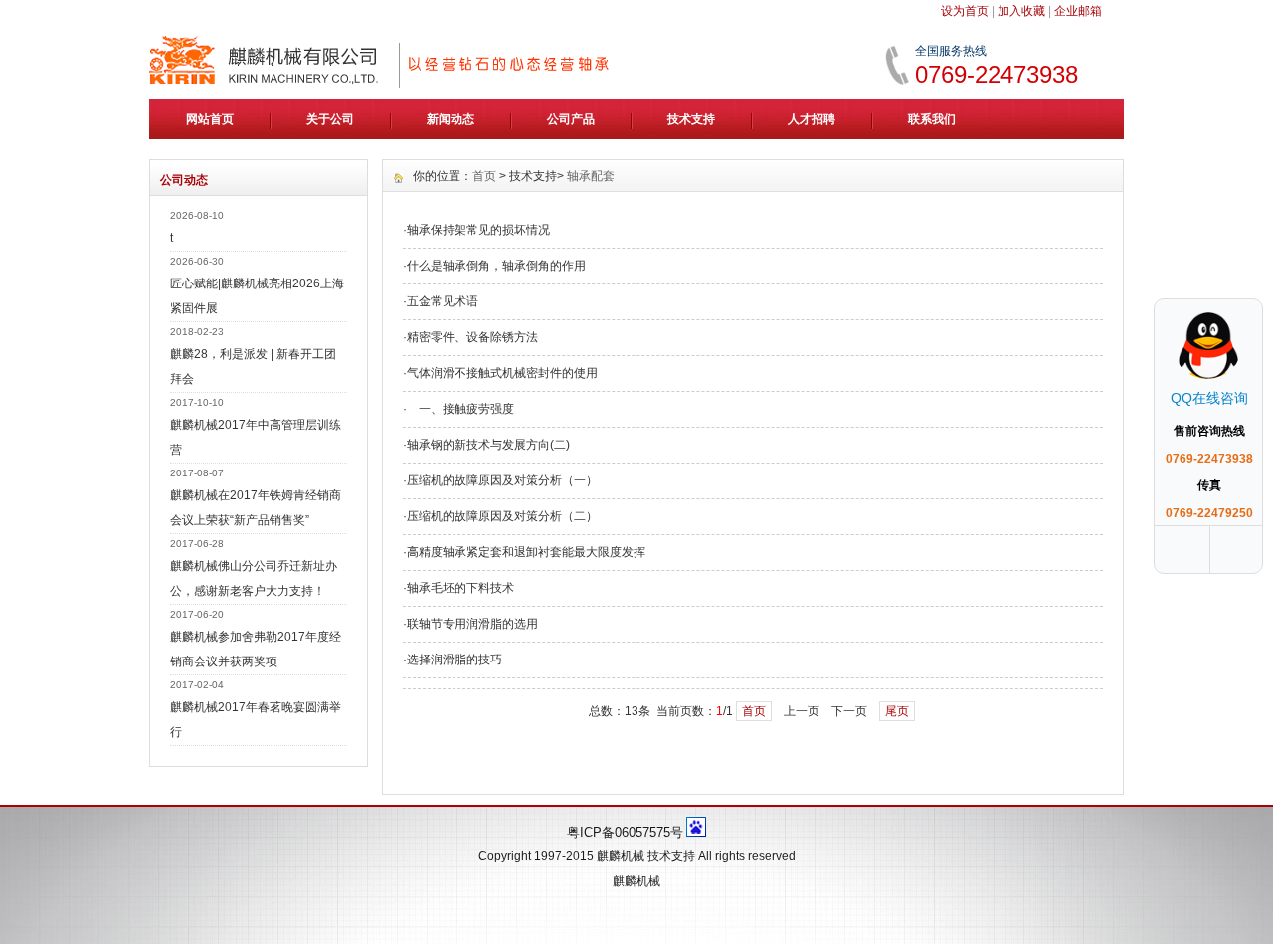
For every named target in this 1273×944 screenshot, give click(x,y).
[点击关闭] (1241, 298)
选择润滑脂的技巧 (454, 659)
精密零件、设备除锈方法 (472, 337)
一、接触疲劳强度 (460, 409)
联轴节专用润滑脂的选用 (472, 624)
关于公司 (330, 119)
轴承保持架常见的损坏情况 (478, 230)
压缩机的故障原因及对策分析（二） (502, 516)
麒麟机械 (620, 856)
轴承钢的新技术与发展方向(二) (488, 445)
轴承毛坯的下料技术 (460, 588)
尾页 (897, 711)
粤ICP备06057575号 (625, 832)
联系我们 (932, 119)
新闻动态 (450, 119)
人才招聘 (811, 119)
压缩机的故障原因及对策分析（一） (502, 480)
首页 (484, 176)
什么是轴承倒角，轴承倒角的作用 (496, 266)
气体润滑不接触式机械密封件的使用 (502, 373)
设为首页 (965, 11)
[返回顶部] (1238, 549)
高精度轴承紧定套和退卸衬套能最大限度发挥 (526, 552)
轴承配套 (591, 176)
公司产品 (571, 119)
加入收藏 (1021, 11)
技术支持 (691, 119)
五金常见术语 (442, 301)
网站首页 (210, 119)
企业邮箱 (1078, 11)
